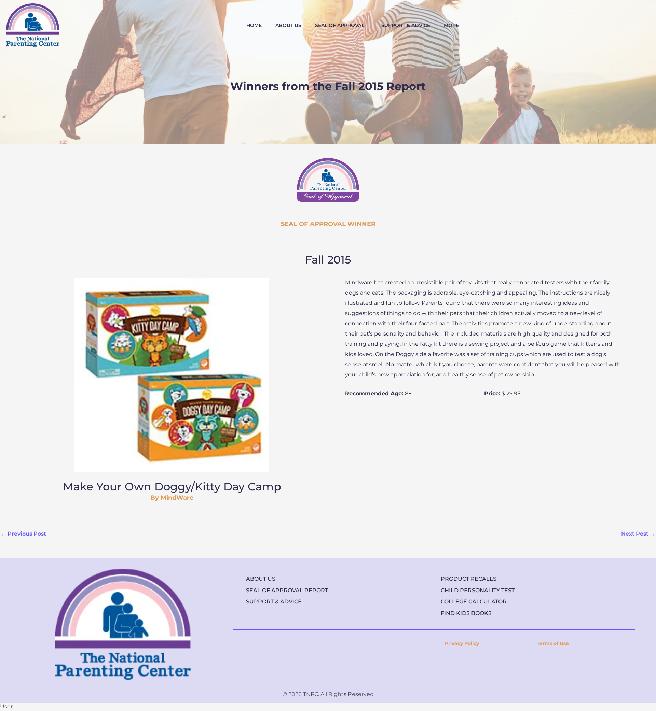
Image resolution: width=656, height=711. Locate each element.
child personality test (478, 590)
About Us (260, 578)
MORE (451, 25)
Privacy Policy (462, 643)
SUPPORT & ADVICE (405, 25)
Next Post (638, 533)
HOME (254, 25)
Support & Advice (274, 601)
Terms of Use (553, 643)
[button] (341, 25)
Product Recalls (468, 578)
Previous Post (23, 533)
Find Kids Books (466, 613)
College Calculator (474, 601)
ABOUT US (288, 25)
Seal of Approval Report (287, 590)
